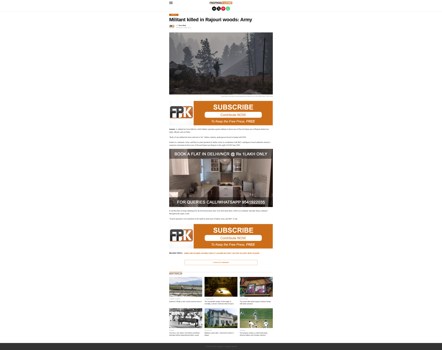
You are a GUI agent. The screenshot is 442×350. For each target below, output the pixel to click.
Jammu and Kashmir (192, 253)
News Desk (182, 25)
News (250, 253)
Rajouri (256, 253)
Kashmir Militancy (224, 253)
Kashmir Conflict (208, 253)
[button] (171, 3)
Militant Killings (240, 253)
